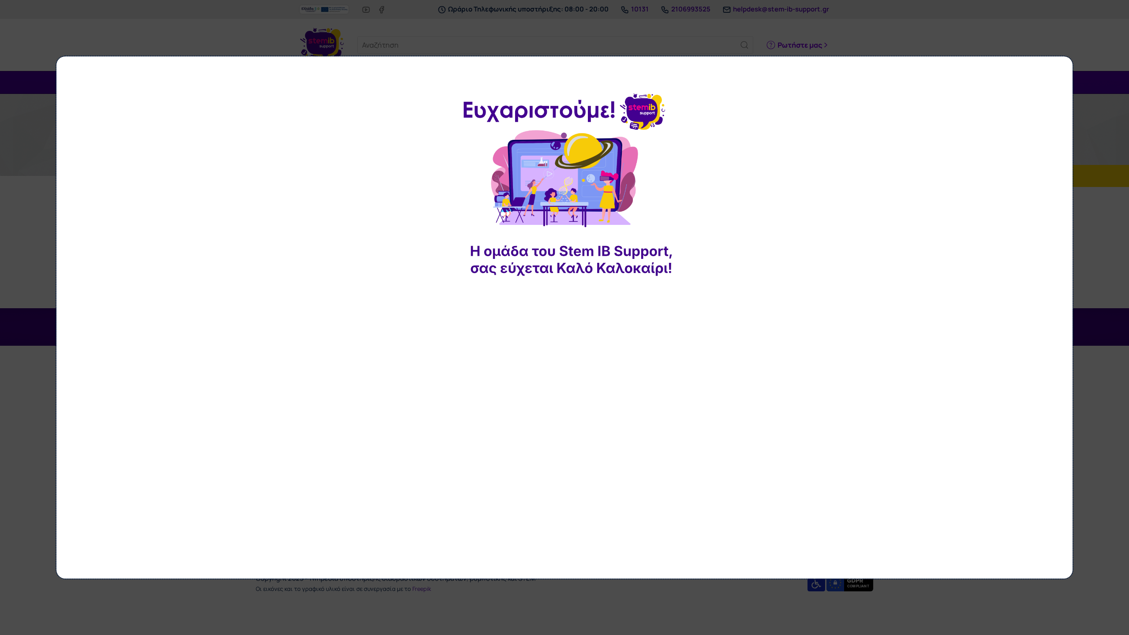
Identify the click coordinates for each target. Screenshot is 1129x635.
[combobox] (555, 45)
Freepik (421, 589)
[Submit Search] (744, 45)
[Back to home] (322, 45)
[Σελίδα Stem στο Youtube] (366, 9)
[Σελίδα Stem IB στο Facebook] (381, 9)
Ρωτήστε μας (800, 45)
